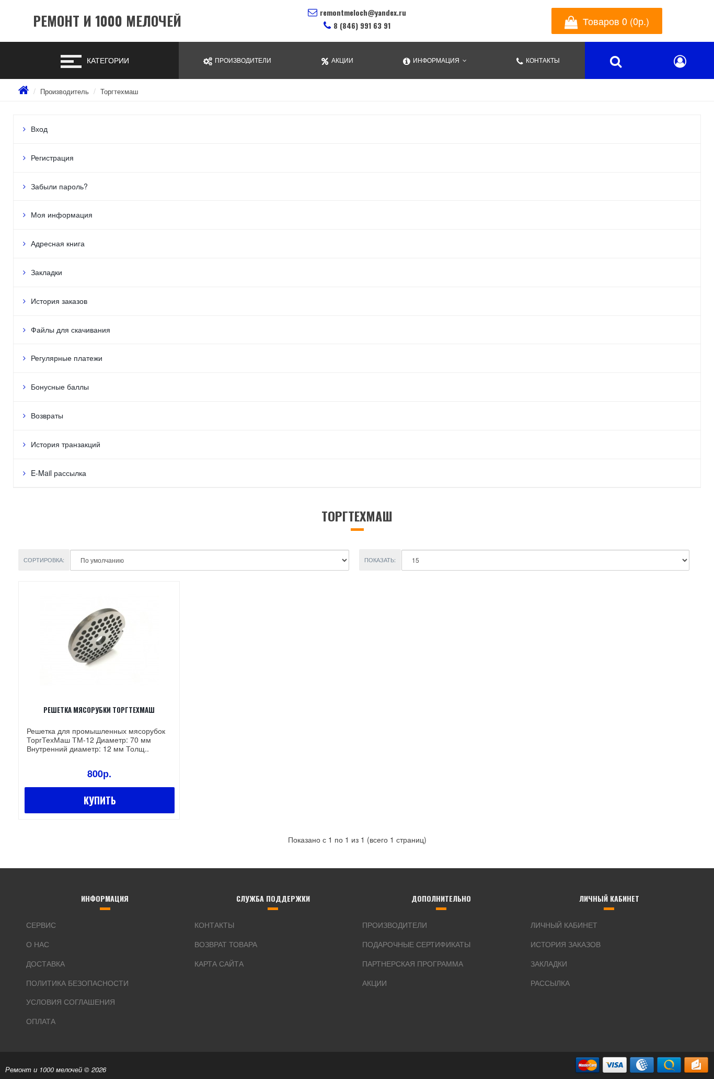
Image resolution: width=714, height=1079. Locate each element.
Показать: (380, 559)
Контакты (214, 924)
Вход (39, 128)
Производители (394, 924)
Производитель (64, 91)
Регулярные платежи (66, 358)
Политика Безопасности (77, 983)
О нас (37, 944)
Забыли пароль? (59, 186)
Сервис (41, 924)
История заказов (59, 301)
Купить (100, 800)
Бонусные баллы (60, 386)
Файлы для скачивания (70, 329)
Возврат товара (225, 944)
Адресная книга (58, 243)
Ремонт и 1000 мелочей (107, 21)
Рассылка (550, 983)
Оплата (40, 1021)
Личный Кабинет (564, 924)
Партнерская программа (412, 963)
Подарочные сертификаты (416, 944)
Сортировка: (44, 559)
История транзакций (65, 444)
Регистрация (52, 157)
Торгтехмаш (119, 91)
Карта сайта (219, 963)
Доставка (45, 963)
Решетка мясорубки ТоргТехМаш (99, 710)
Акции (374, 983)
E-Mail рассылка (58, 473)
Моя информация (62, 214)
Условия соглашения (70, 1001)
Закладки (46, 272)
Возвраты (47, 415)
